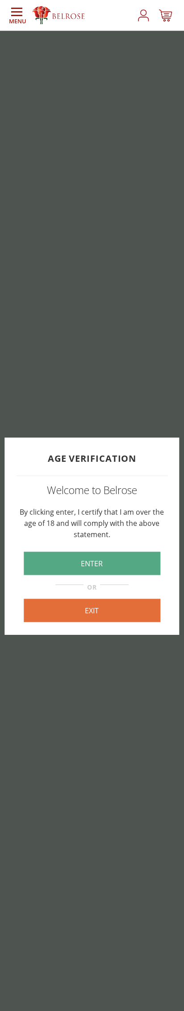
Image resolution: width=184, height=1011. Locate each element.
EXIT (92, 611)
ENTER (92, 563)
